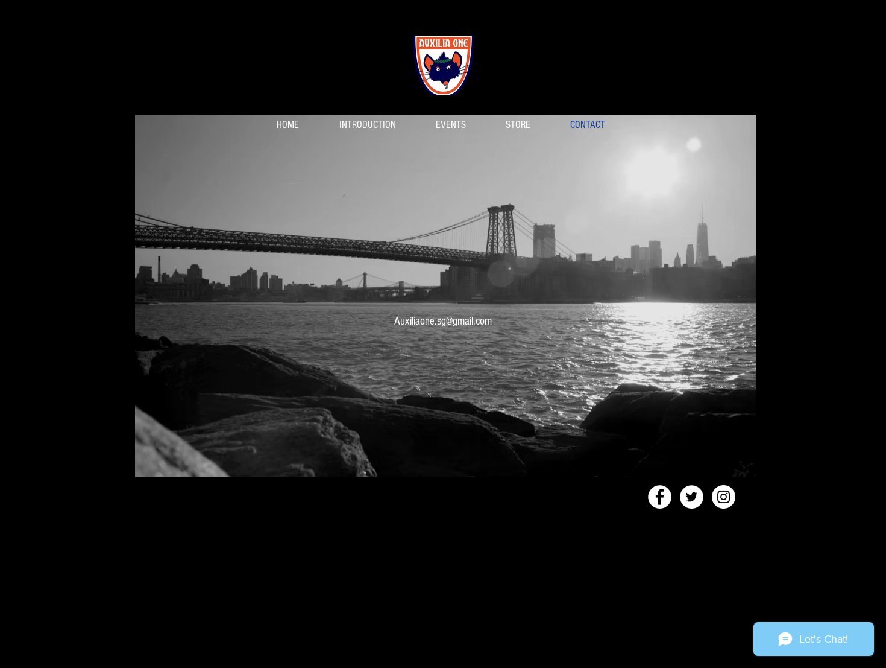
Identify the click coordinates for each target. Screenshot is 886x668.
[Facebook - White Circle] (659, 497)
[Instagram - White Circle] (723, 497)
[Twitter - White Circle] (691, 497)
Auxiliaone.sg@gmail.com (443, 321)
